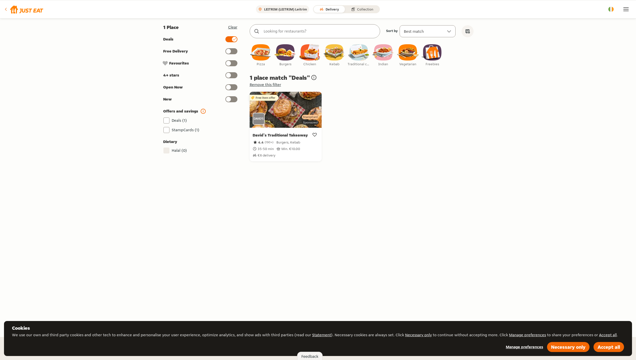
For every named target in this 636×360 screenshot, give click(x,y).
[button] (23, 9)
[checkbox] (261, 55)
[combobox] (320, 31)
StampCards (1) (185, 129)
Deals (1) (179, 120)
